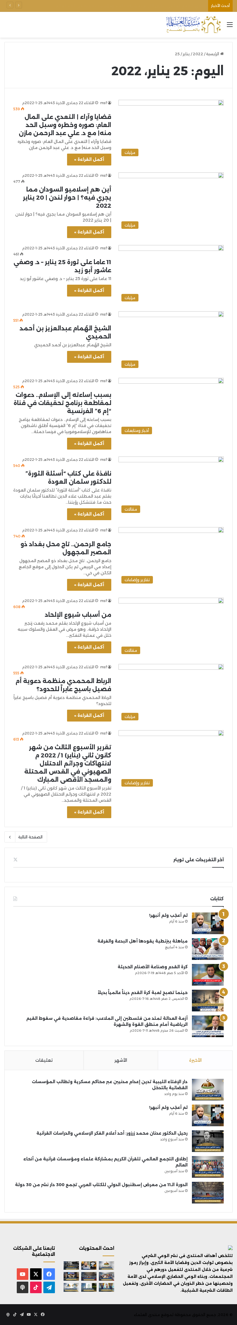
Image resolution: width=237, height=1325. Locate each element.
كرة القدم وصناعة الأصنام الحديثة (153, 966)
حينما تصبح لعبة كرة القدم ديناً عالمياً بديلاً (143, 992)
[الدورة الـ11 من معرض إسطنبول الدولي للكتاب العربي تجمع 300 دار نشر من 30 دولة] (208, 1192)
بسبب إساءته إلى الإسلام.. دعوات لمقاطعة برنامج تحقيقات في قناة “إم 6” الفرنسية (62, 403)
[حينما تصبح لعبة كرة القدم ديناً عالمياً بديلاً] (208, 1000)
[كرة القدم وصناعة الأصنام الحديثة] (208, 975)
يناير (186, 53)
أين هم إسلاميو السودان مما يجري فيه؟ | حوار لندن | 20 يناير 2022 (67, 197)
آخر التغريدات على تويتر (198, 859)
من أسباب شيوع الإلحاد (78, 614)
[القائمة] (230, 26)
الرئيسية (213, 53)
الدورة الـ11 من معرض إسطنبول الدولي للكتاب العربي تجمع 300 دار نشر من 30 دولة (131, 5)
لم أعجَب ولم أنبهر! (168, 915)
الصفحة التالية (30, 837)
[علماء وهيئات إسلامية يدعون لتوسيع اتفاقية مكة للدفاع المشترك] (106, 1287)
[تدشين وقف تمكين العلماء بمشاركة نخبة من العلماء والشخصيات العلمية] (71, 1276)
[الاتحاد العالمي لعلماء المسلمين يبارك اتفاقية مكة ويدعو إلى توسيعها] (89, 1287)
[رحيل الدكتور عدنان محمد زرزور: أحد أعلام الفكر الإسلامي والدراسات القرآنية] (208, 1141)
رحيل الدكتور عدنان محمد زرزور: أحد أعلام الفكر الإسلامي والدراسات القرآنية (112, 1133)
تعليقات (44, 1060)
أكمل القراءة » (89, 159)
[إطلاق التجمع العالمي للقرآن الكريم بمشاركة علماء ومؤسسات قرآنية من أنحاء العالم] (208, 1167)
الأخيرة (195, 1060)
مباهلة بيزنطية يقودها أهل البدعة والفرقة (142, 941)
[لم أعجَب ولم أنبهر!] (208, 923)
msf (103, 103)
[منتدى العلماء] (193, 25)
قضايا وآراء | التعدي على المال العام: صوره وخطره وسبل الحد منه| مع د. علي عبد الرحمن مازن (65, 125)
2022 (198, 53)
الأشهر (120, 1060)
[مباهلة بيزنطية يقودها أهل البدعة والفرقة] (208, 949)
